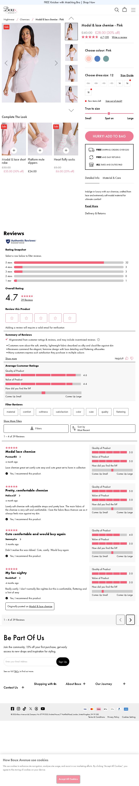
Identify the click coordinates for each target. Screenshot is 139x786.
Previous (6, 62)
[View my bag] (125, 10)
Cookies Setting (128, 717)
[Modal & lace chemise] (31, 63)
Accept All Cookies (68, 779)
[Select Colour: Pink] (88, 58)
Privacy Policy (113, 717)
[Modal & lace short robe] (14, 139)
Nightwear (9, 19)
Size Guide (127, 75)
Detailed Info (92, 178)
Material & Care (112, 178)
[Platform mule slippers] (40, 139)
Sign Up (63, 661)
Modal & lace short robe (14, 161)
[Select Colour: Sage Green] (106, 58)
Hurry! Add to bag (109, 136)
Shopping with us (45, 684)
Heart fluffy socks (64, 159)
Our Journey (103, 684)
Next (56, 62)
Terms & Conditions (96, 717)
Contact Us (11, 687)
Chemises (25, 19)
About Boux (73, 684)
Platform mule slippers (36, 161)
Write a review (119, 37)
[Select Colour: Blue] (97, 58)
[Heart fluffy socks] (66, 139)
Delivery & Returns (95, 213)
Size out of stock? (114, 101)
